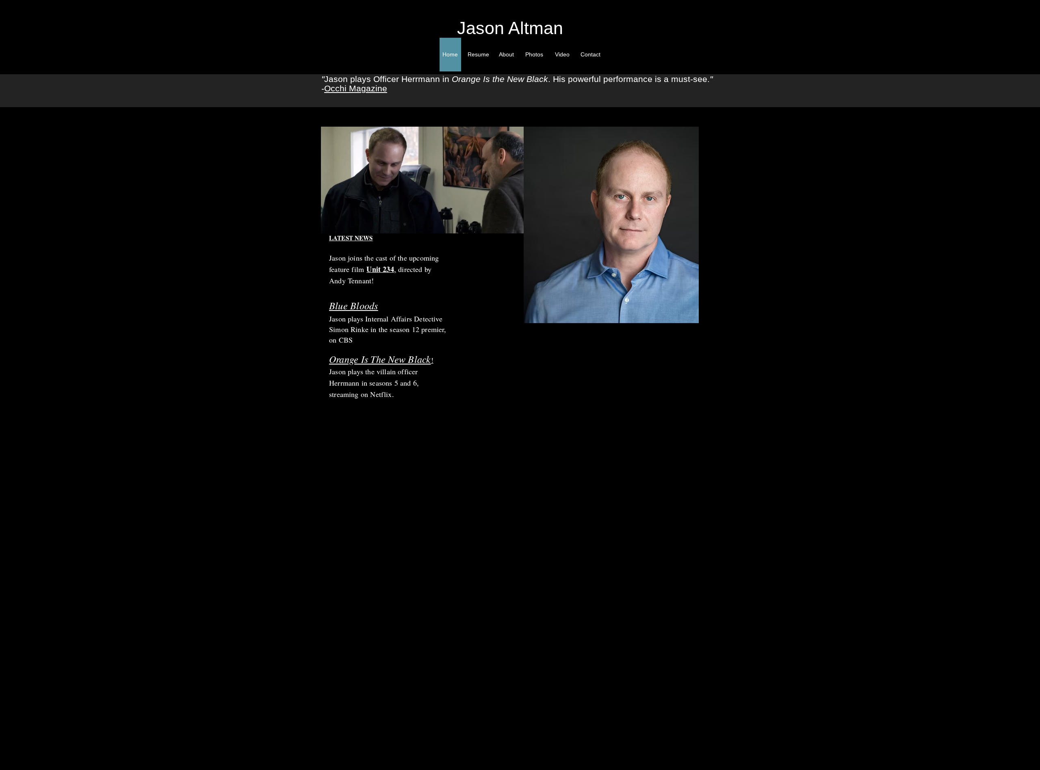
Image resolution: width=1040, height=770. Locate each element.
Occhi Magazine (355, 88)
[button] (513, 224)
